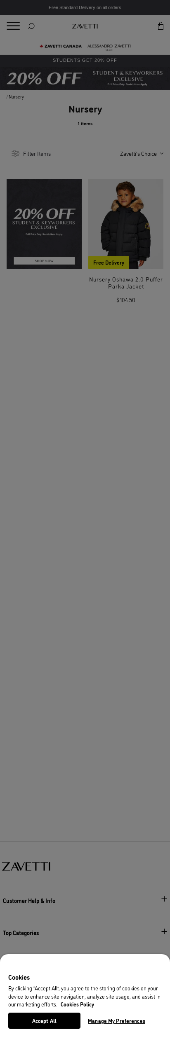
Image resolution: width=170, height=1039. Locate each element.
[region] (85, 996)
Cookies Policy (77, 1004)
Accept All (44, 1020)
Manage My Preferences (116, 1020)
